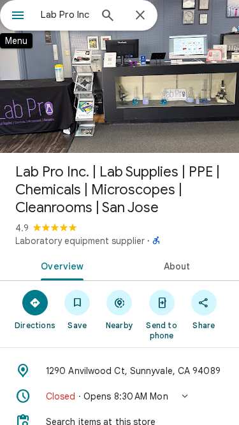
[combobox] (65, 14)
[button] (119, 396)
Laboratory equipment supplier (80, 241)
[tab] (60, 265)
